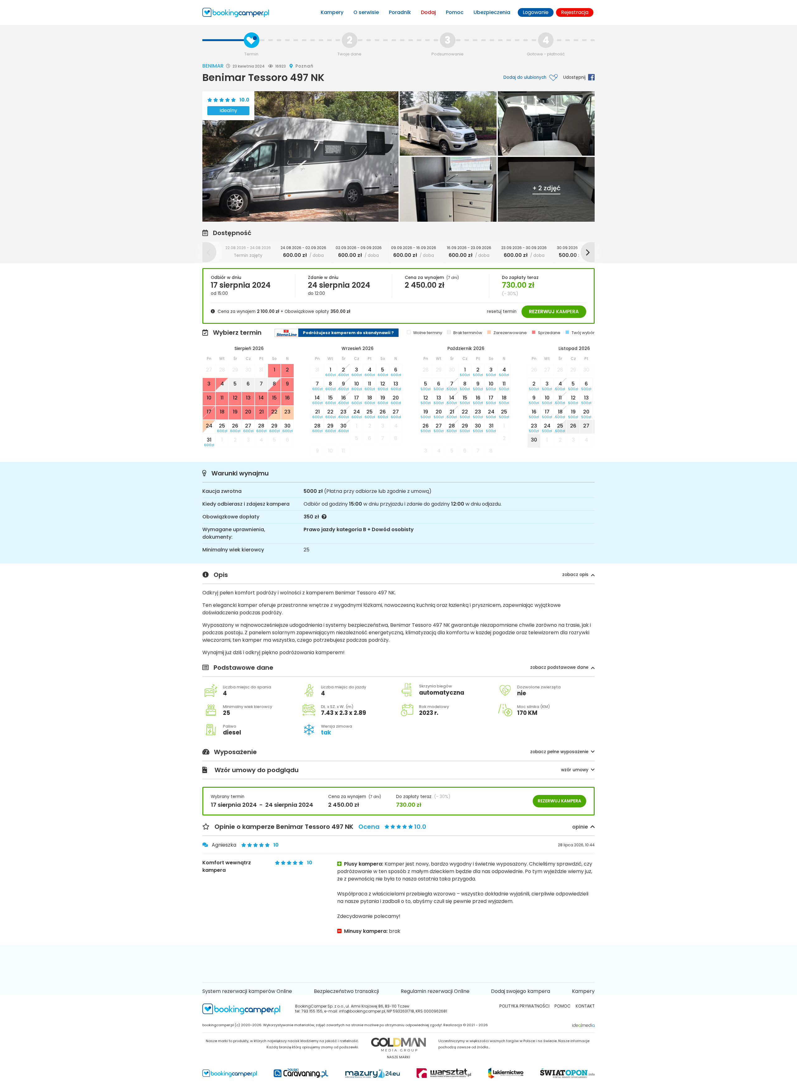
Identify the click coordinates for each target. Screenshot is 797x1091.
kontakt (585, 1006)
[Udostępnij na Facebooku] (590, 77)
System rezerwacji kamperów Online (247, 991)
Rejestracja (574, 12)
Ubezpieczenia (492, 12)
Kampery (332, 12)
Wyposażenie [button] (401, 752)
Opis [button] (401, 575)
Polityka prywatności (524, 1006)
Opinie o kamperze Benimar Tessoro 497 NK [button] (401, 827)
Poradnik (400, 12)
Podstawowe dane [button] (401, 668)
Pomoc (455, 12)
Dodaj (428, 12)
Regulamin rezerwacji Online (435, 991)
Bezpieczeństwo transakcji (346, 991)
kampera (554, 311)
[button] (578, 574)
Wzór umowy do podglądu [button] (401, 770)
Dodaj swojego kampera (520, 991)
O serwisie (366, 12)
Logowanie (536, 12)
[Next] (588, 252)
